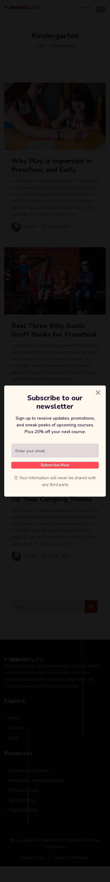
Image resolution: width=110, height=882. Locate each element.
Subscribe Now (55, 465)
